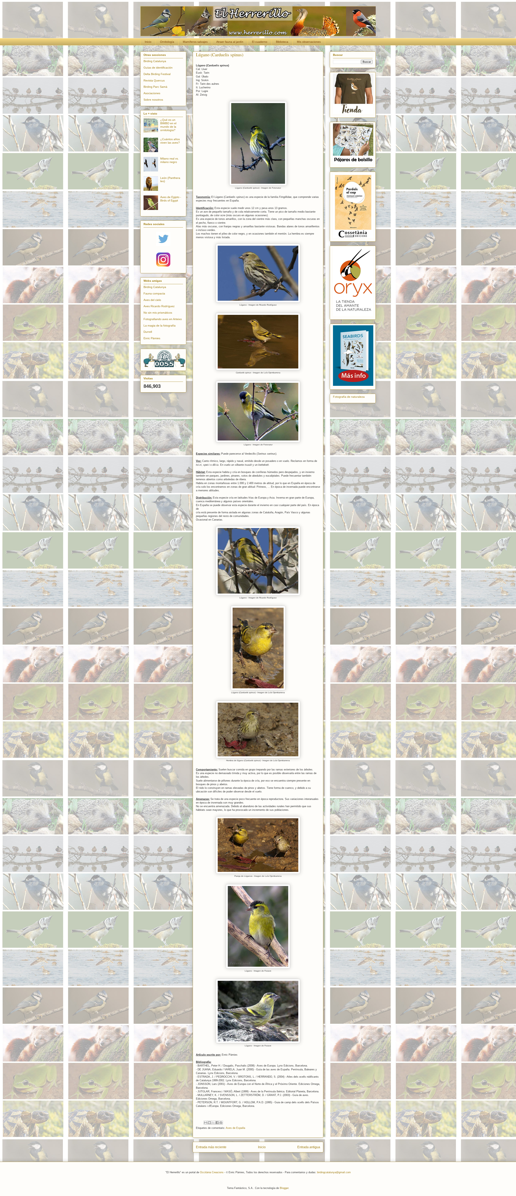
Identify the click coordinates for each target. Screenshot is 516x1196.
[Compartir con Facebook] (217, 1123)
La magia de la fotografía (160, 325)
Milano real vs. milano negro (169, 160)
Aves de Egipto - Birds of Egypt (170, 198)
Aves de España (235, 1127)
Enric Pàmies (152, 338)
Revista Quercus (154, 80)
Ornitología (167, 41)
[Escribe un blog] (209, 1123)
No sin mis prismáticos (158, 312)
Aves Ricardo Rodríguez (159, 306)
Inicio (148, 41)
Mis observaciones (309, 41)
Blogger (284, 1188)
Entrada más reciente (211, 1147)
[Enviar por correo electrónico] (206, 1123)
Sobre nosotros (153, 99)
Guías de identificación (158, 67)
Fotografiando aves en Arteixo (163, 319)
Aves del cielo (152, 300)
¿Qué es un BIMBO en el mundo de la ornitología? (168, 124)
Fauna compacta (154, 293)
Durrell (148, 331)
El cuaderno (259, 41)
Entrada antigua (308, 1147)
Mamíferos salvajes (195, 41)
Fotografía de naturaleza (349, 396)
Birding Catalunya (155, 61)
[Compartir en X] (213, 1123)
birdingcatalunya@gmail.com (334, 1172)
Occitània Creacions (212, 1172)
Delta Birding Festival (157, 74)
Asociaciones (152, 93)
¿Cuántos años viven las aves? (170, 141)
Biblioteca (282, 41)
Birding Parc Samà (155, 86)
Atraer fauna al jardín (229, 41)
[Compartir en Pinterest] (221, 1123)
